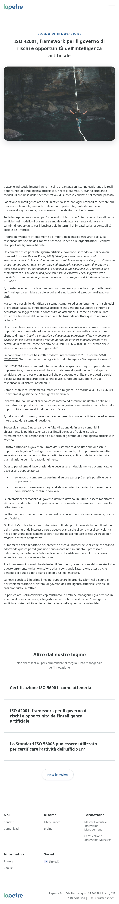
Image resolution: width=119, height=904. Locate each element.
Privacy (8, 861)
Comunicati (11, 828)
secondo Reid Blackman (93, 252)
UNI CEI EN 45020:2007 (74, 344)
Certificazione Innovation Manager (97, 838)
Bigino (48, 828)
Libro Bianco (52, 822)
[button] (111, 7)
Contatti (9, 822)
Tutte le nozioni (57, 774)
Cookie (8, 868)
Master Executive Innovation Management (95, 825)
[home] (13, 7)
